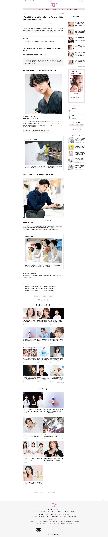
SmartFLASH (66, 521)
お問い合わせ (48, 516)
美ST (47, 521)
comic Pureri (77, 521)
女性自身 (60, 521)
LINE (73, 115)
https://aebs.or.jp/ (64, 530)
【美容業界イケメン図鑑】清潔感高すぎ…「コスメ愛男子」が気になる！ (39, 290)
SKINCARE (33, 9)
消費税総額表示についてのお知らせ (54, 525)
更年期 (56, 514)
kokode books (63, 523)
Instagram (74, 108)
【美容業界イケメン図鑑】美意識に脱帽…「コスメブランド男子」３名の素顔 (40, 286)
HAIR (47, 9)
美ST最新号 (50, 1)
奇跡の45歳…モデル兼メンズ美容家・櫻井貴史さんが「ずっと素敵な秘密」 (39, 41)
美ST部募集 (81, 1)
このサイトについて (34, 516)
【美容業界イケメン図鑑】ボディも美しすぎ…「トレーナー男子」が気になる (40, 288)
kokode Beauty (56, 523)
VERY (36, 521)
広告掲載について (55, 516)
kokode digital (69, 523)
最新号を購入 (73, 97)
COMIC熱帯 (71, 521)
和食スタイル (55, 521)
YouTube (73, 110)
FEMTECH (61, 9)
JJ (29, 521)
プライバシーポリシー (63, 516)
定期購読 (73, 100)
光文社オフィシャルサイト (72, 516)
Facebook (74, 118)
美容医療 (52, 514)
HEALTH (69, 9)
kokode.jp (50, 523)
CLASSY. (32, 521)
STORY (40, 521)
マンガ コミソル (38, 523)
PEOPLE (54, 9)
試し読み (79, 97)
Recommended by (59, 382)
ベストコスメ (56, 1)
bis (50, 521)
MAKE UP (41, 9)
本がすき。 (45, 523)
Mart (44, 521)
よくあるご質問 (41, 516)
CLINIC (75, 9)
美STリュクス (62, 1)
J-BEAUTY (45, 1)
